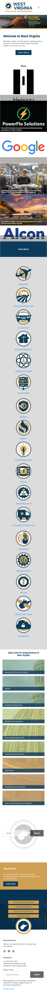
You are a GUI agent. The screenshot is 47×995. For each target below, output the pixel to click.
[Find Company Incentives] (23, 730)
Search (37, 833)
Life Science (23, 549)
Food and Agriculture (23, 306)
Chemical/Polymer (23, 371)
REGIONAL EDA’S (23, 916)
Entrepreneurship (23, 460)
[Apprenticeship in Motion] (23, 779)
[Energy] (23, 681)
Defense (23, 417)
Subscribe (11, 883)
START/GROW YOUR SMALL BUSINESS (18, 803)
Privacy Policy (8, 989)
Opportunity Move (23, 614)
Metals (23, 593)
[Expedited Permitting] (23, 697)
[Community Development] (23, 746)
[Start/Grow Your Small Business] (23, 796)
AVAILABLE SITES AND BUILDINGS (16, 672)
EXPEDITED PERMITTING (13, 705)
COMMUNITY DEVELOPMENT (15, 754)
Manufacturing (23, 571)
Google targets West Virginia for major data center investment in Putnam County (20, 160)
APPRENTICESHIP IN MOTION (15, 787)
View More (23, 249)
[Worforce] (23, 763)
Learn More (23, 52)
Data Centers (23, 393)
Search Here (8, 970)
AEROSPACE (23, 284)
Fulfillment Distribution (23, 525)
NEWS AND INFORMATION (23, 902)
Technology (23, 636)
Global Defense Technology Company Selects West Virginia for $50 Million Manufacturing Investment (20, 98)
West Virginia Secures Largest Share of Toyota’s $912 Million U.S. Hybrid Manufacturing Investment (21, 191)
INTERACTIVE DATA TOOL (23, 911)
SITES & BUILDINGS (23, 907)
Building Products (23, 349)
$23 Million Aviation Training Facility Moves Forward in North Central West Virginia (21, 222)
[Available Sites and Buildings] (23, 665)
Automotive (23, 328)
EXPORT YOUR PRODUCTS (14, 721)
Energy (23, 438)
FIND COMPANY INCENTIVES (14, 738)
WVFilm (23, 482)
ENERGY (7, 689)
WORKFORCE (9, 771)
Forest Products (23, 504)
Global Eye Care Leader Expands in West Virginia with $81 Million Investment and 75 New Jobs (22, 238)
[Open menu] (38, 7)
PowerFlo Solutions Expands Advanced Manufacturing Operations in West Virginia (21, 129)
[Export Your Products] (23, 714)
